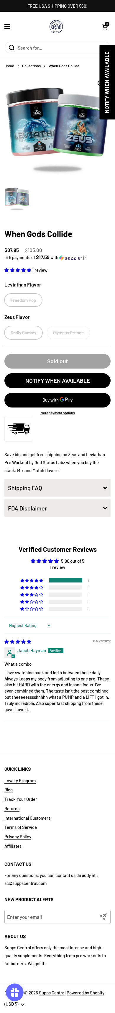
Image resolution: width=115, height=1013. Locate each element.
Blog (8, 789)
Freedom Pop (23, 300)
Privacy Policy (17, 836)
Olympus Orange (68, 332)
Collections (31, 65)
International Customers (27, 818)
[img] (17, 641)
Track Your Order (20, 799)
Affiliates (13, 846)
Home (9, 65)
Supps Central (52, 992)
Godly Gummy (23, 332)
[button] (105, 26)
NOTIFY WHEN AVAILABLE (57, 380)
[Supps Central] (56, 26)
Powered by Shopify (85, 992)
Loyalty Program (20, 780)
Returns (11, 808)
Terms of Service (20, 827)
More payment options (57, 413)
